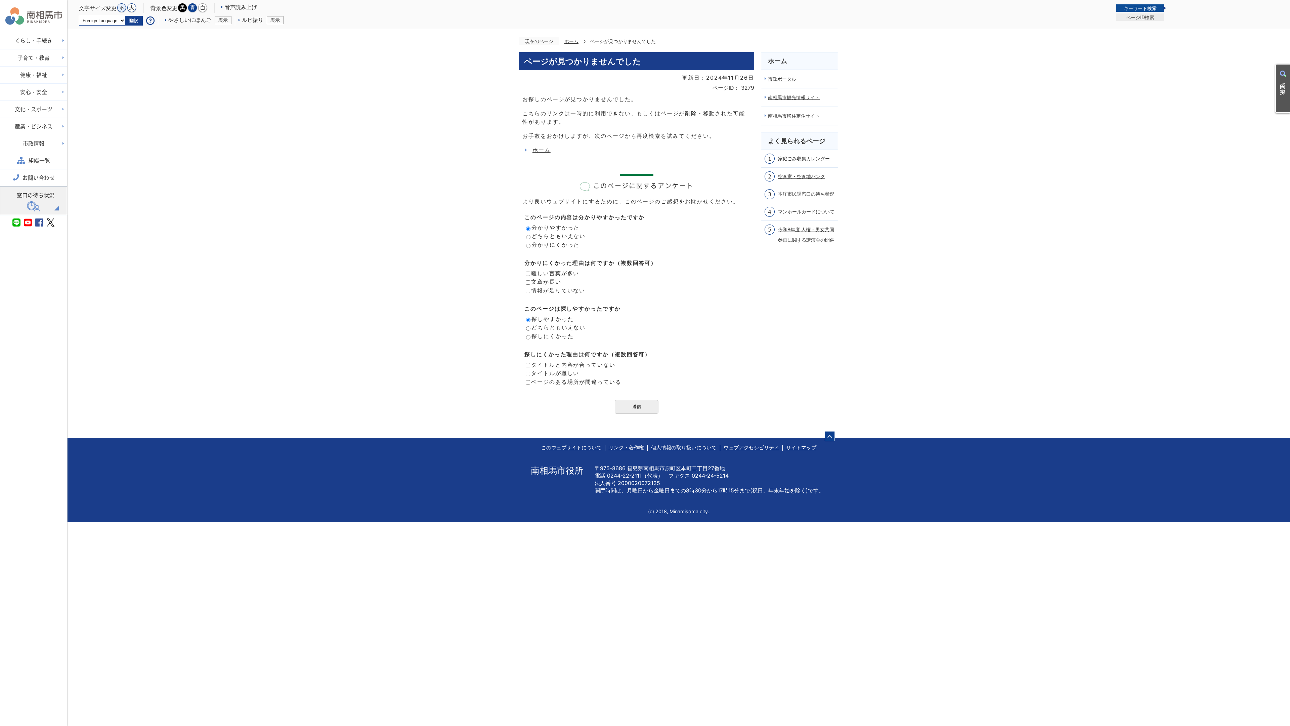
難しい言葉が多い (555, 273)
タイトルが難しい (555, 373)
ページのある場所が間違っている (576, 381)
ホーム (571, 41)
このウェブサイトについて (571, 447)
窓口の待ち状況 (35, 195)
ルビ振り (261, 19)
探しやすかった (552, 319)
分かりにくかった (555, 244)
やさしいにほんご (198, 19)
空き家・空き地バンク (801, 176)
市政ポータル (782, 79)
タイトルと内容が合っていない (573, 364)
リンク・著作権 (626, 447)
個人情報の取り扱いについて (684, 447)
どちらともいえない (558, 236)
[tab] (1140, 8)
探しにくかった (552, 336)
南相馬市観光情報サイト (794, 97)
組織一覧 (39, 160)
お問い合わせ (39, 178)
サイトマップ (801, 447)
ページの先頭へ (830, 436)
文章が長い (546, 281)
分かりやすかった (555, 227)
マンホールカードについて (806, 211)
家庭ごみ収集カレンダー (804, 158)
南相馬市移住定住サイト (794, 116)
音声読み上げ (241, 7)
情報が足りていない (558, 290)
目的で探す (1283, 85)
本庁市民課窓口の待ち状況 (806, 194)
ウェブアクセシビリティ (751, 447)
